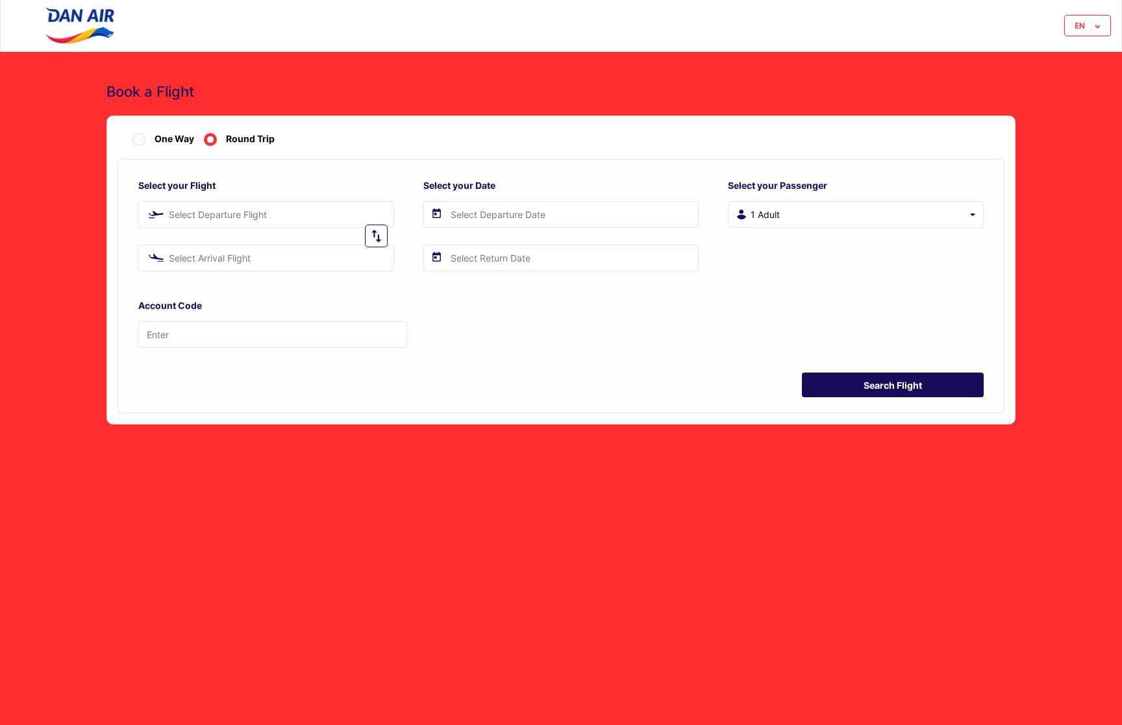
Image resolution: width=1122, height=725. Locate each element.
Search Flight (893, 385)
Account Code (170, 305)
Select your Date (459, 185)
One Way (174, 139)
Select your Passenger (777, 185)
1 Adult (765, 214)
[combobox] (266, 214)
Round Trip (250, 139)
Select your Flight (177, 185)
